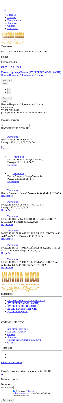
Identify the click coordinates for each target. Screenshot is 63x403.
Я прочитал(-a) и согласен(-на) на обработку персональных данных (31, 393)
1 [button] (9, 89)
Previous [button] (6, 80)
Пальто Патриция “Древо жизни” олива (22, 75)
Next (8, 148)
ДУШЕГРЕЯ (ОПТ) (17, 311)
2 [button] (9, 92)
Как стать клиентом (17, 329)
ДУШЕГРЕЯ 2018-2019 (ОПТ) (23, 303)
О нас (10, 342)
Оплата (11, 25)
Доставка (12, 23)
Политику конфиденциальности (24, 392)
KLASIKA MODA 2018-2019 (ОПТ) (26, 300)
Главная (11, 14)
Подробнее (13, 165)
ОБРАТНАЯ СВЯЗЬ (11, 67)
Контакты (12, 28)
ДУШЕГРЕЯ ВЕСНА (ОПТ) (22, 306)
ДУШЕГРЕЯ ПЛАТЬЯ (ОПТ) (22, 308)
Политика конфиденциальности (24, 340)
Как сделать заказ (16, 331)
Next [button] (4, 84)
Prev (3, 148)
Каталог (11, 17)
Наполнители (14, 20)
